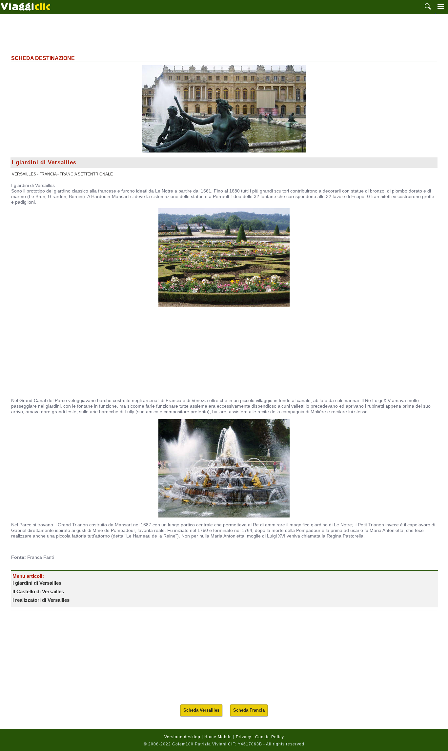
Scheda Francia (249, 710)
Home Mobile (218, 737)
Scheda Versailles (201, 710)
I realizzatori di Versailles (41, 600)
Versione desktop (182, 737)
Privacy (243, 737)
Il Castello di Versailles (38, 591)
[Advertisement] (224, 33)
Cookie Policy (269, 737)
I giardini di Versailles (36, 583)
